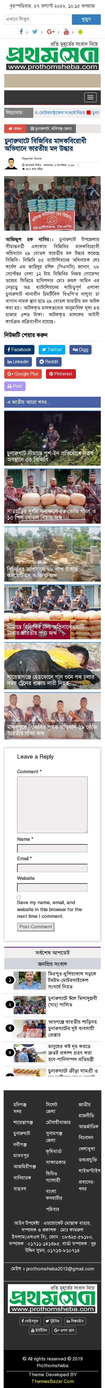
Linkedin (20, 362)
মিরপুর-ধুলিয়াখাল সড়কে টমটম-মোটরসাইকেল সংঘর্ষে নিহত (72, 980)
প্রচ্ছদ (17, 128)
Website (26, 878)
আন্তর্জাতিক (89, 1127)
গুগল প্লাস (66, 1330)
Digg (83, 350)
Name (25, 839)
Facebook (20, 350)
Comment (29, 772)
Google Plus (25, 374)
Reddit (51, 362)
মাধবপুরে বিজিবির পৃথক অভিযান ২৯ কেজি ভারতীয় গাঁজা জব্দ (52, 730)
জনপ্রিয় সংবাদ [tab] (52, 964)
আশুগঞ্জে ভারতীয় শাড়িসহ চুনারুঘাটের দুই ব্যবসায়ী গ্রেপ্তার (72, 1028)
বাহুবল (19, 1189)
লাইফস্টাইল (90, 1171)
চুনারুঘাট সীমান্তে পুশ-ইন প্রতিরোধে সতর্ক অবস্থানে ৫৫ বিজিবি (50, 456)
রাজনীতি (86, 1116)
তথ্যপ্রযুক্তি (88, 1160)
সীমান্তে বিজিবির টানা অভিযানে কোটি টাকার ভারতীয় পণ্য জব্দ (45, 630)
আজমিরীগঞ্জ (24, 1167)
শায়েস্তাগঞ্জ (23, 1122)
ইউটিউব (40, 1330)
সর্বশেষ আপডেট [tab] (52, 952)
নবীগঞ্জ (20, 1145)
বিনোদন (86, 1138)
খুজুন (86, 19)
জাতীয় (85, 1105)
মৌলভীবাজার (58, 1122)
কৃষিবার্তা (54, 1151)
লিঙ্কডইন (76, 1321)
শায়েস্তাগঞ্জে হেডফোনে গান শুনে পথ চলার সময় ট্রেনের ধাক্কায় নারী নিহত (50, 680)
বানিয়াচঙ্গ (22, 1178)
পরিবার (52, 1209)
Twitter (54, 350)
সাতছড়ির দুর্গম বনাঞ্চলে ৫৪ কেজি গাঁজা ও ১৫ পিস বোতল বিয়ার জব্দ (51, 514)
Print (17, 386)
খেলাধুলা (87, 1149)
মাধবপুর (21, 1156)
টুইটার (54, 1321)
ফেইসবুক (31, 1321)
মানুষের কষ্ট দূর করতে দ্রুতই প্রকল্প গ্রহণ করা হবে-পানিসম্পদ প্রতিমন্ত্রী (71, 1052)
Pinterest (63, 374)
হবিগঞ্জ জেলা (62, 128)
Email (24, 859)
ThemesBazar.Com (52, 1381)
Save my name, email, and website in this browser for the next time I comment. (49, 909)
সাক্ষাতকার (56, 1162)
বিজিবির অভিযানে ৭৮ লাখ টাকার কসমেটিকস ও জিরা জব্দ (42, 572)
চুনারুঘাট (42, 128)
